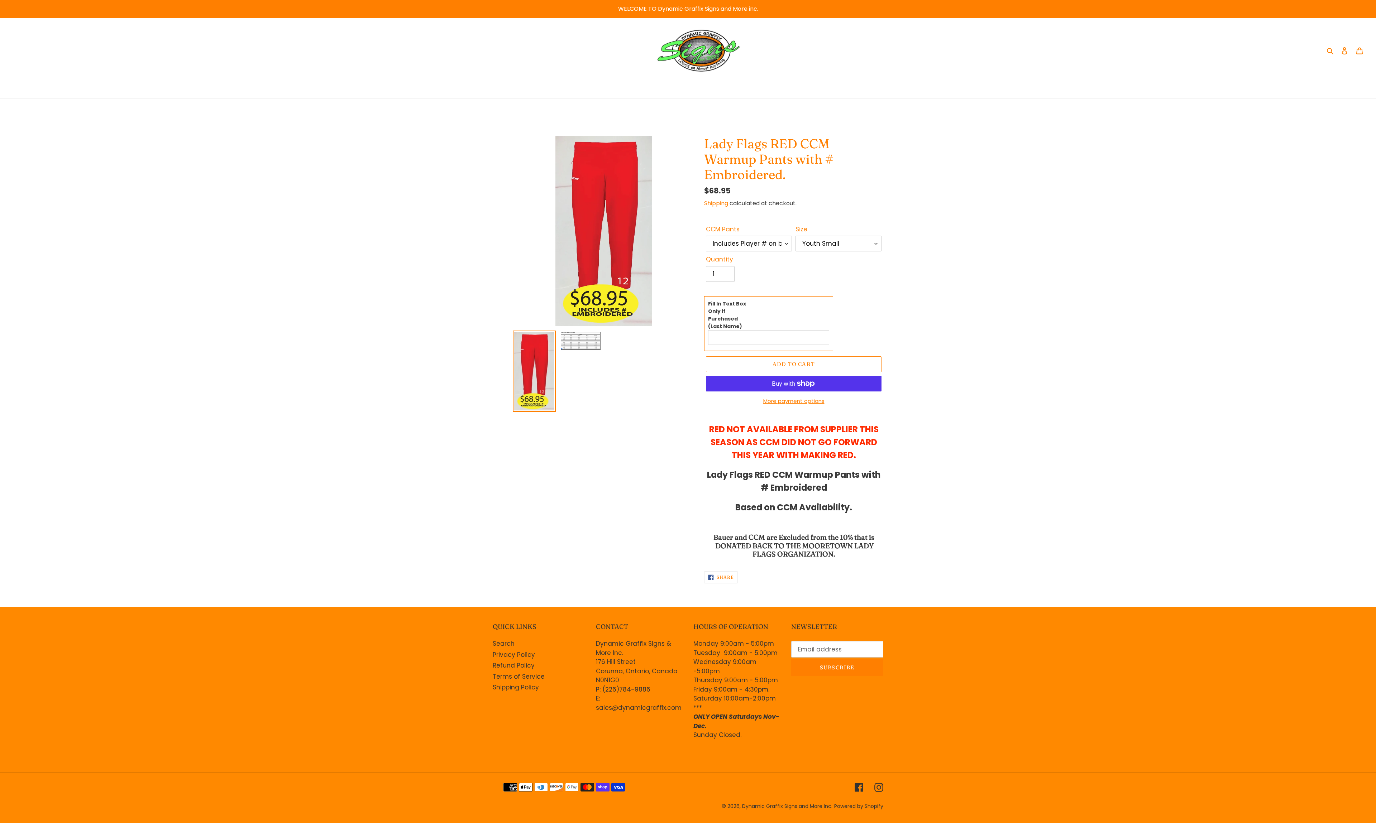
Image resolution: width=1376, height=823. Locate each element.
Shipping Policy (516, 687)
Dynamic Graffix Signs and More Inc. (787, 806)
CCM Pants (723, 229)
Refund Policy (514, 665)
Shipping (716, 203)
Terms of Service (519, 676)
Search (504, 643)
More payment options (794, 401)
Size (801, 229)
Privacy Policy (514, 654)
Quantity (719, 259)
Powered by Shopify (858, 806)
